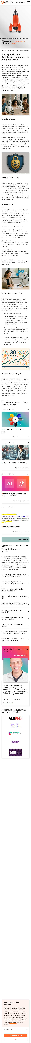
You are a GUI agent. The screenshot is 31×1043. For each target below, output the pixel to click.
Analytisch (9, 1029)
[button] (28, 2)
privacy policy (12, 1022)
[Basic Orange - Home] (3, 50)
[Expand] (26, 1029)
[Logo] (5, 2)
